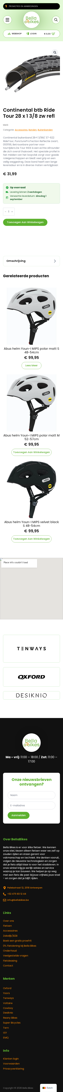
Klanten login (11, 1058)
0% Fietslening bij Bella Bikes (19, 946)
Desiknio (8, 1012)
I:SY (5, 1032)
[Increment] (12, 211)
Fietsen (7, 926)
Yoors (6, 993)
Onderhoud (10, 950)
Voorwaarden (11, 1063)
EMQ (6, 1037)
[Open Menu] (7, 20)
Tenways (8, 998)
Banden (33, 129)
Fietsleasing (10, 960)
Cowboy (8, 1008)
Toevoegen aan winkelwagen (25, 222)
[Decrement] (5, 211)
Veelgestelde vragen (15, 955)
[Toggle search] (56, 20)
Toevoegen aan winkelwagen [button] (31, 452)
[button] (55, 52)
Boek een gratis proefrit (17, 940)
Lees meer (31, 365)
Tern (6, 1028)
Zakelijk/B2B (10, 936)
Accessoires (21, 129)
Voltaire (8, 1003)
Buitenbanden (45, 129)
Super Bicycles (11, 1022)
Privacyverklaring (13, 1068)
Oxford (7, 988)
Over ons (8, 921)
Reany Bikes (10, 1018)
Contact (8, 965)
